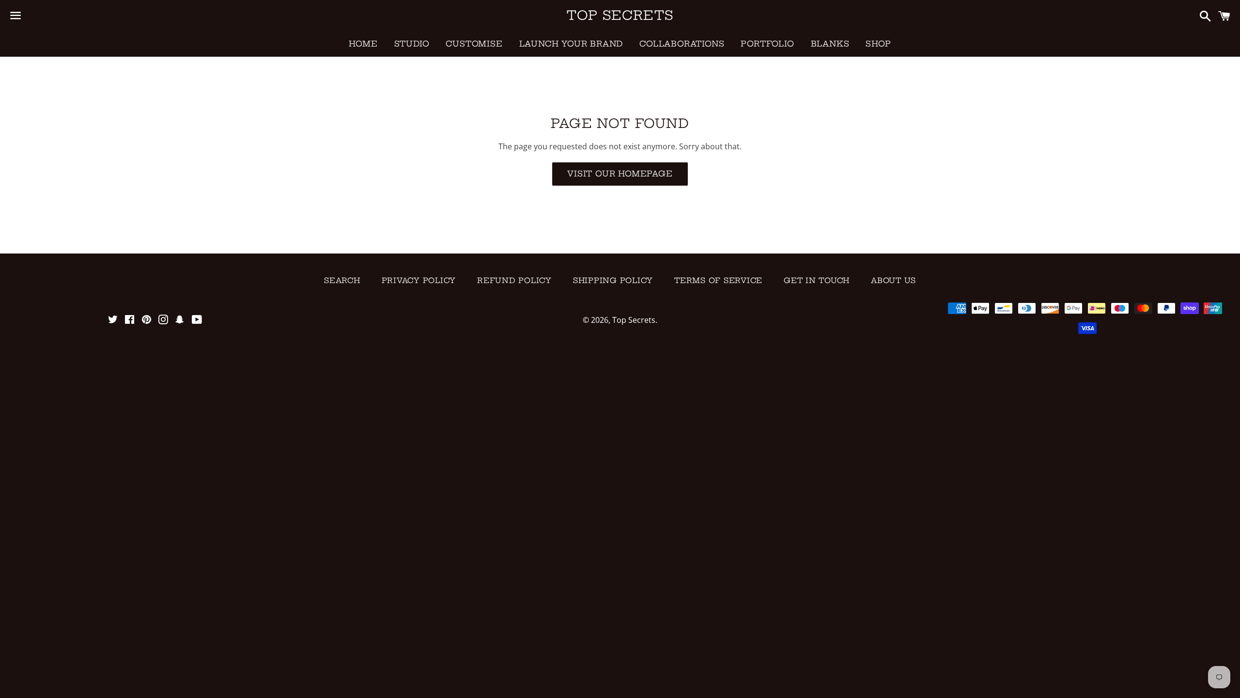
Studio (412, 43)
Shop (878, 43)
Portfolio (767, 43)
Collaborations (681, 43)
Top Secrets (620, 15)
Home (363, 43)
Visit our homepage (619, 173)
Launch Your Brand (571, 43)
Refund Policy (514, 280)
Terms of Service (718, 280)
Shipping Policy (613, 280)
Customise (474, 43)
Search (342, 280)
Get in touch (817, 280)
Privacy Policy (419, 280)
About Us (893, 280)
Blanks (830, 43)
